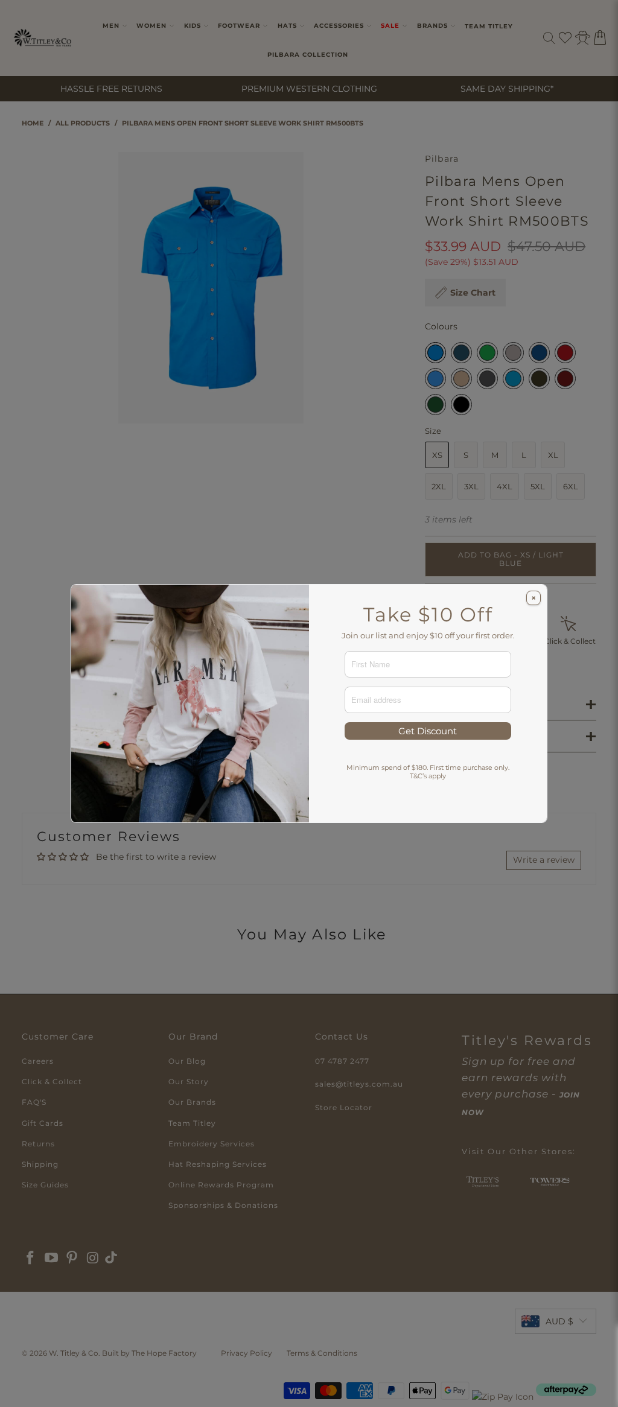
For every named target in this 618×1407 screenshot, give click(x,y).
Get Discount (427, 731)
